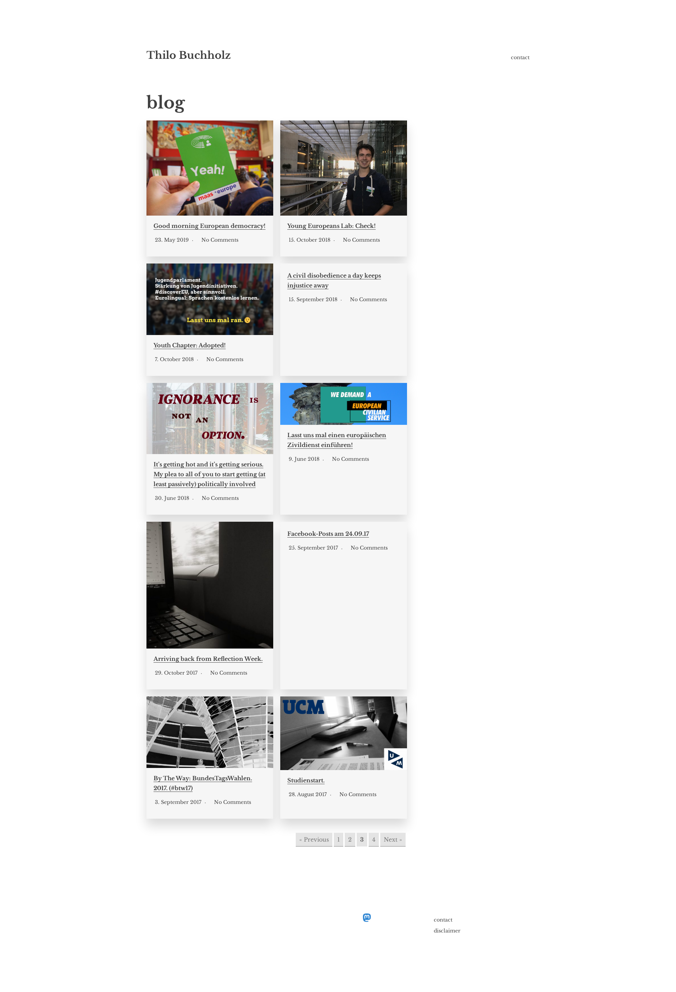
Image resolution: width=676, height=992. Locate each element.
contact (520, 57)
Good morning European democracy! (209, 225)
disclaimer (447, 931)
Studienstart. (306, 780)
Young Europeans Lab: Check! (331, 225)
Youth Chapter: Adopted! (190, 345)
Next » (393, 839)
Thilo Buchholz (188, 55)
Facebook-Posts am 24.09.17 (328, 533)
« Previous (314, 839)
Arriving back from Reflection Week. (208, 658)
